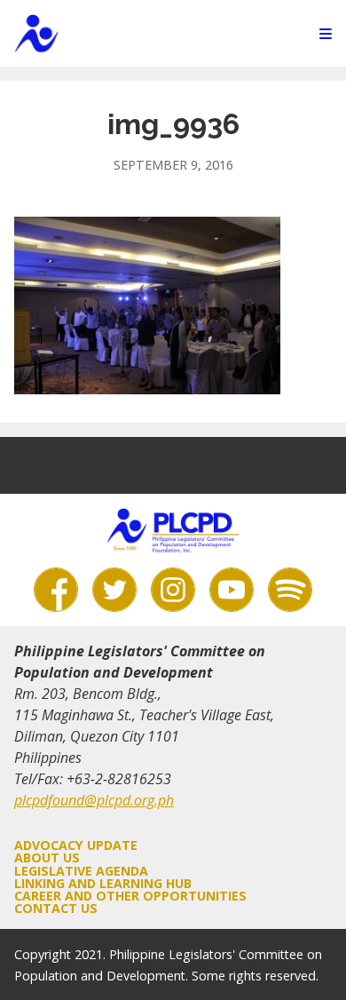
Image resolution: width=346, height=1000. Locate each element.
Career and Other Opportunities (130, 895)
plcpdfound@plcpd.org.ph (94, 800)
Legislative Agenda (81, 870)
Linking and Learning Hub (103, 883)
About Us (47, 857)
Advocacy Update (76, 845)
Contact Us (56, 908)
